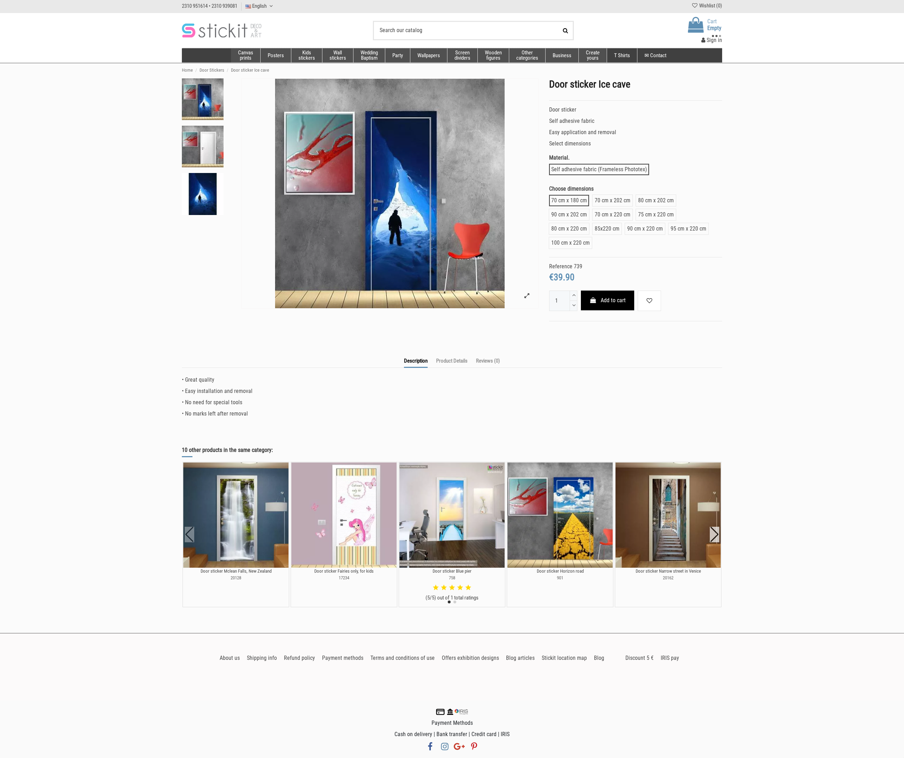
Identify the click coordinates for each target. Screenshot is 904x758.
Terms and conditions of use (402, 658)
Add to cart (613, 300)
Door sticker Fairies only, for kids (344, 571)
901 (560, 577)
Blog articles (520, 658)
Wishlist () (710, 5)
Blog (599, 658)
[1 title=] (435, 587)
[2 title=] (443, 587)
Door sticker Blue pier (452, 571)
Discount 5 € (639, 658)
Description (416, 361)
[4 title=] (460, 587)
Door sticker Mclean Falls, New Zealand (236, 571)
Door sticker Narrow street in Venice (668, 571)
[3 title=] (452, 587)
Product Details (452, 361)
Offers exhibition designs (470, 658)
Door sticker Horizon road (560, 571)
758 (452, 577)
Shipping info (262, 658)
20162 (668, 577)
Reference (560, 266)
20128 (236, 577)
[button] (527, 55)
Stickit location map (564, 658)
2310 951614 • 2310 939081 (209, 6)
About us (230, 658)
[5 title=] (468, 587)
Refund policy (299, 658)
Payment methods (342, 658)
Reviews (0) (488, 361)
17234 (344, 577)
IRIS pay (670, 658)
